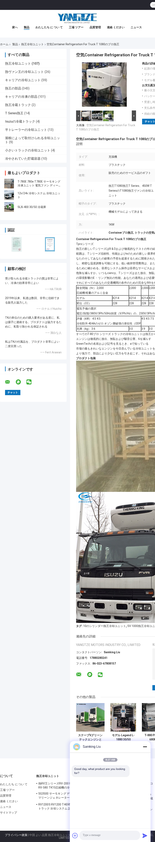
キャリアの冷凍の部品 (21, 97)
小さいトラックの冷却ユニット (27, 150)
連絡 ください (116, 27)
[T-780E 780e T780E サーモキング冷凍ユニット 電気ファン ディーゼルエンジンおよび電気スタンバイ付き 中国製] (9, 183)
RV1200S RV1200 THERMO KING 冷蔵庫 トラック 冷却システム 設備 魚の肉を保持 (64, 806)
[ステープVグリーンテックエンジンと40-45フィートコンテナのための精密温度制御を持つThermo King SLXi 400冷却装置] (90, 717)
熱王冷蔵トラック (18, 105)
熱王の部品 (13, 88)
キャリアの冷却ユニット (23, 80)
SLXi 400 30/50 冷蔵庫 (32, 207)
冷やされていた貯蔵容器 (23, 159)
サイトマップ (8, 812)
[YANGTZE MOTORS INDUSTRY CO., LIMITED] (77, 18)
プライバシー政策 (16, 835)
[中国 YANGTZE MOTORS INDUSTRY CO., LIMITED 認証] (16, 244)
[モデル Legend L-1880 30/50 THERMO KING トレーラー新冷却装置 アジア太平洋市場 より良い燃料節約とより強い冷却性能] (123, 717)
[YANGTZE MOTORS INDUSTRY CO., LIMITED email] (10, 382)
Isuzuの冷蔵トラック (20, 121)
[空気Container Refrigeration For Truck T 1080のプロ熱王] (104, 85)
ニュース (136, 27)
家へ (15, 27)
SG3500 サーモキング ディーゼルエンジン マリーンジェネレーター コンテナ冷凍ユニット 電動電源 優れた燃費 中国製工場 (65, 796)
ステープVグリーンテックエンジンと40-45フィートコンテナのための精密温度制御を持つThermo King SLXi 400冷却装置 (90, 737)
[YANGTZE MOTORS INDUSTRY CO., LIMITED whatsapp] (21, 382)
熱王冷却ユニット (32, 44)
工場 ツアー (76, 27)
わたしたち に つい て (49, 27)
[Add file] (75, 835)
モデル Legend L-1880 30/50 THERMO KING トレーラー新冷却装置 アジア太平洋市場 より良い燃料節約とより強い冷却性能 (123, 737)
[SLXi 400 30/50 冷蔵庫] (9, 207)
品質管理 (95, 27)
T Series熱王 (14, 113)
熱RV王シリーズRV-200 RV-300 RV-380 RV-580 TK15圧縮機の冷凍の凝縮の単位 (64, 785)
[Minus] (144, 746)
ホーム (4, 44)
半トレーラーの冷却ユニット (26, 130)
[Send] (145, 835)
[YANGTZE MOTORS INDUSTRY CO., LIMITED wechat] (31, 382)
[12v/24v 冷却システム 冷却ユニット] (9, 195)
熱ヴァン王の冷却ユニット (24, 72)
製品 (26, 27)
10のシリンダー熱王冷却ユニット (104, 626)
